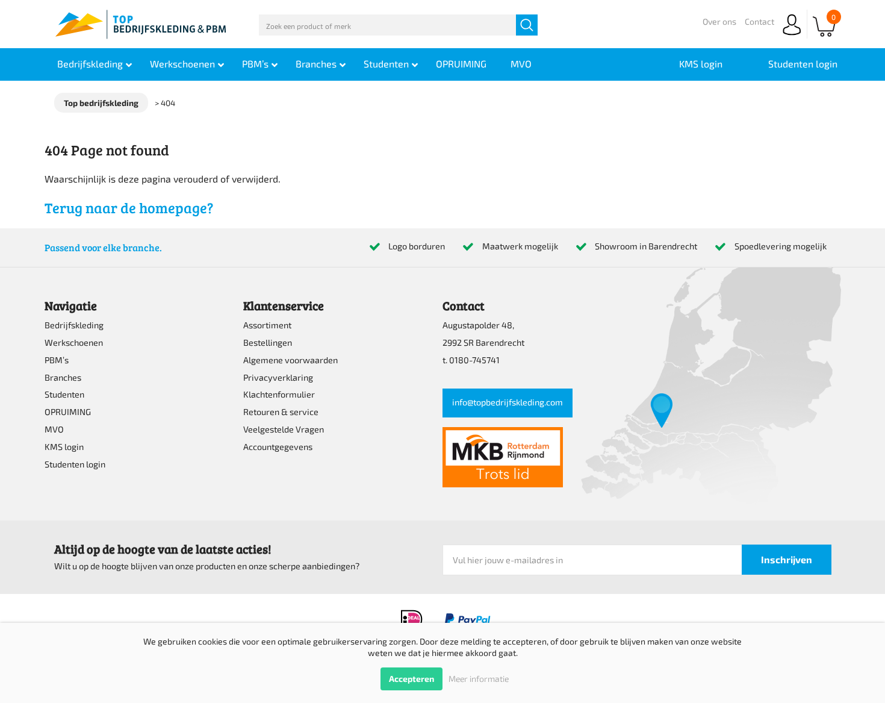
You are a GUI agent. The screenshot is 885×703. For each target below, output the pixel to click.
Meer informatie (479, 678)
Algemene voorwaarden (290, 360)
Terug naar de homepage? (129, 207)
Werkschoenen (74, 342)
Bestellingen (267, 342)
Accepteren (411, 678)
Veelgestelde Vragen (283, 429)
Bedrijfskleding (74, 325)
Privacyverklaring (278, 377)
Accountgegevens (277, 447)
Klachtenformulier (279, 394)
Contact (759, 21)
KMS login (64, 447)
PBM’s (57, 360)
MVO (54, 429)
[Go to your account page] (792, 36)
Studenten (64, 394)
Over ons (719, 21)
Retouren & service (280, 412)
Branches (63, 377)
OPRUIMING (68, 412)
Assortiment (267, 325)
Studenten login (75, 464)
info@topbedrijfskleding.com (507, 402)
